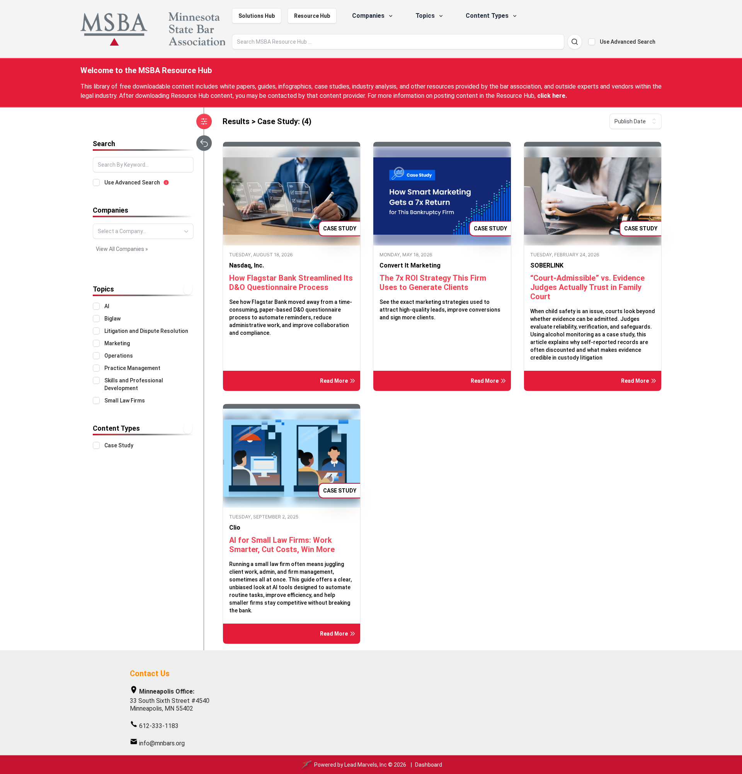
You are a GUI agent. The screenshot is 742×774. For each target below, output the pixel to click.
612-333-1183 (159, 726)
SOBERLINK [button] (546, 265)
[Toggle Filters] (204, 121)
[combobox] (143, 231)
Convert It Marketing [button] (410, 265)
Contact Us (150, 673)
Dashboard (428, 765)
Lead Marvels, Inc (365, 765)
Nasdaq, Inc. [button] (246, 265)
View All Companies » (122, 249)
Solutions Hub (256, 16)
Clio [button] (234, 527)
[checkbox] (591, 41)
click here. (552, 95)
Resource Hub (312, 16)
